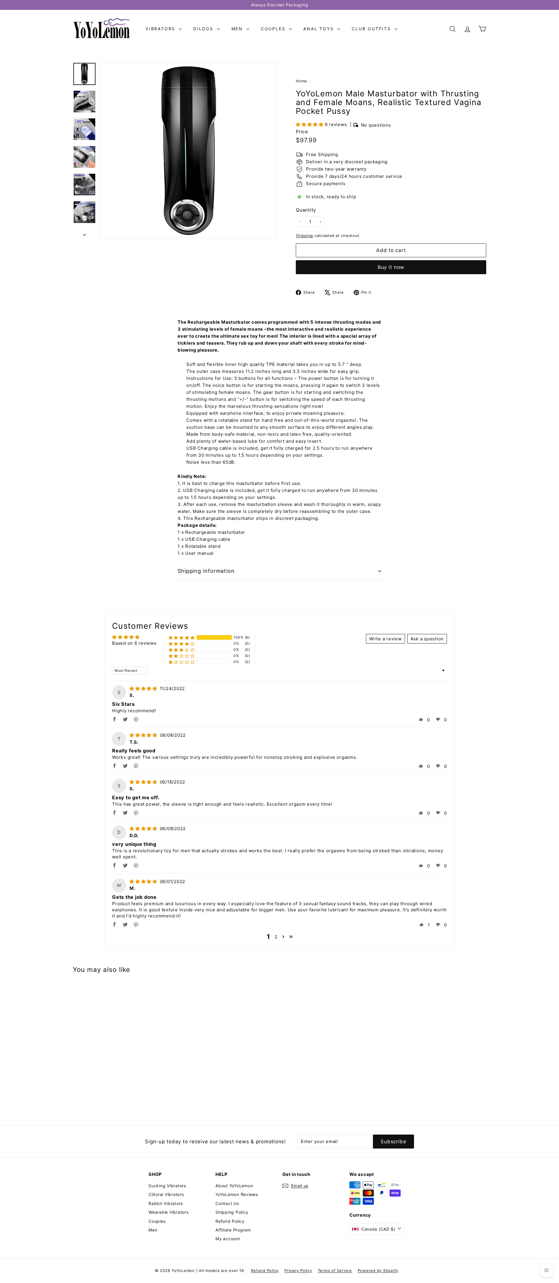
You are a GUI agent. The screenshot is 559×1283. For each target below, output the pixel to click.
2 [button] (276, 937)
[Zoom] (188, 150)
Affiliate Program (233, 1229)
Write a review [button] (385, 639)
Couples (274, 28)
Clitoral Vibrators (166, 1194)
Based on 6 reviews (134, 643)
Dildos (204, 28)
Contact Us (227, 1203)
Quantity (306, 210)
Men (238, 28)
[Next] (84, 233)
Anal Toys (319, 28)
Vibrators (161, 28)
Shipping (304, 235)
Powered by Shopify (378, 1270)
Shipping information (206, 571)
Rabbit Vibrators (165, 1203)
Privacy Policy (298, 1270)
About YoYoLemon (234, 1185)
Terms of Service (335, 1270)
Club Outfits (372, 28)
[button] (310, 124)
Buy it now (391, 267)
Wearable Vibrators (168, 1212)
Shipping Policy (231, 1212)
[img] (144, 688)
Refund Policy (230, 1221)
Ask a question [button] (427, 639)
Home (302, 81)
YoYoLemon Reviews (236, 1194)
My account (227, 1238)
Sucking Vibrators (167, 1185)
